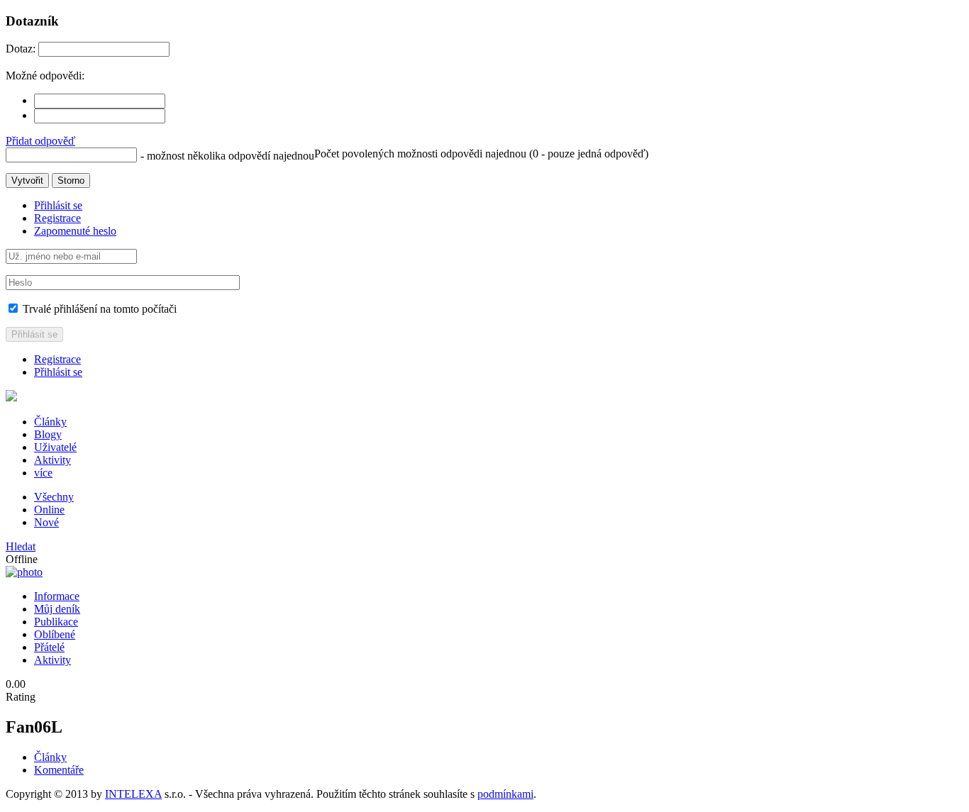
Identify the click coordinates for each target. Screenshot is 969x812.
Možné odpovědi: (45, 75)
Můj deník (57, 609)
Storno (70, 180)
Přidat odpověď (40, 141)
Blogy (48, 434)
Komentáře (59, 770)
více (43, 473)
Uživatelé (55, 447)
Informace (56, 596)
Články (50, 422)
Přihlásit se (58, 205)
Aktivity (52, 460)
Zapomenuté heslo (75, 231)
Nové (46, 522)
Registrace (57, 218)
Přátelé (49, 647)
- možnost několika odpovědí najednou (227, 156)
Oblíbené (54, 634)
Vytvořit (27, 180)
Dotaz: (20, 49)
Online (49, 510)
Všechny (54, 497)
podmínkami (505, 794)
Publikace (56, 622)
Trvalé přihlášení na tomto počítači (98, 309)
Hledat (20, 546)
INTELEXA (133, 794)
